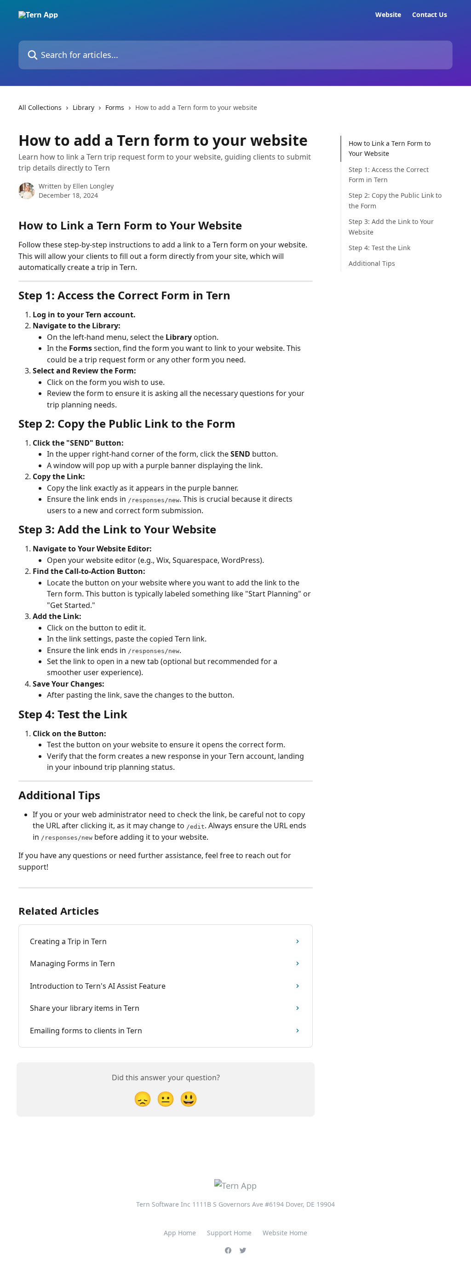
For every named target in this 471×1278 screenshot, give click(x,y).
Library (83, 107)
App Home (180, 1232)
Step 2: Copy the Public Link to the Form (395, 200)
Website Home (285, 1232)
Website (388, 14)
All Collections (40, 107)
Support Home (229, 1232)
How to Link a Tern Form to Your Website (390, 148)
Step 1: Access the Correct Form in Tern (389, 174)
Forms (114, 107)
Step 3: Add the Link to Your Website (391, 226)
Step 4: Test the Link (379, 247)
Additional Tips (372, 263)
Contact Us (429, 14)
